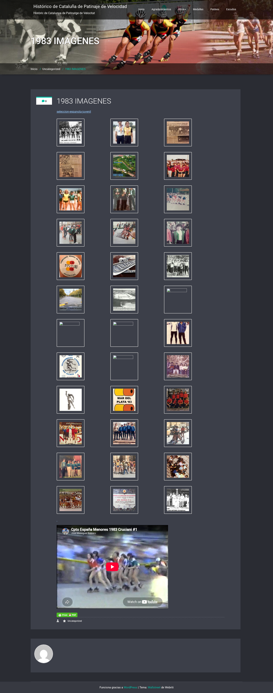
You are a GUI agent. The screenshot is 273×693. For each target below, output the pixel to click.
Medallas (198, 9)
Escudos (231, 9)
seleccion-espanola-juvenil (74, 111)
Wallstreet (154, 687)
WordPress (130, 687)
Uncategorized (51, 69)
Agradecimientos (161, 9)
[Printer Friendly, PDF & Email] (67, 615)
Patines (214, 9)
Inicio (141, 9)
